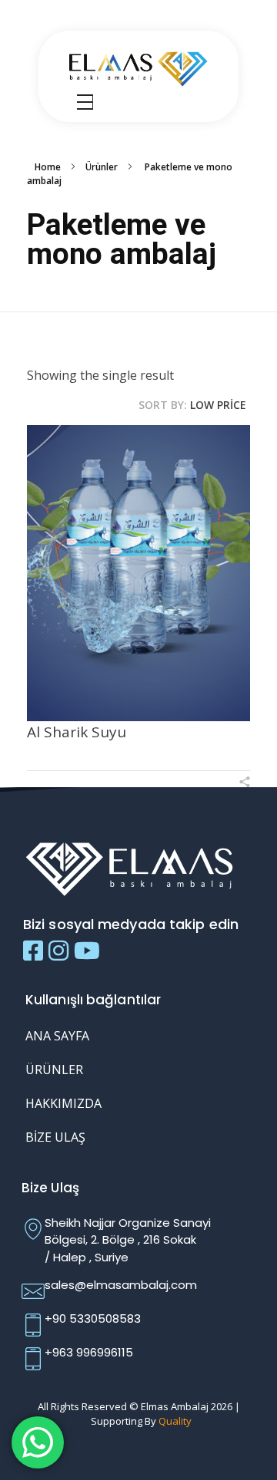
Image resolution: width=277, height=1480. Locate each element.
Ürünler (101, 166)
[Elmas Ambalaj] (138, 67)
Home (48, 166)
